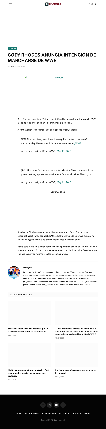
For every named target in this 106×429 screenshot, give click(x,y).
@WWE (77, 143)
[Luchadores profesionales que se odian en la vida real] (76, 355)
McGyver (11, 66)
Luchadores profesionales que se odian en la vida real (75, 371)
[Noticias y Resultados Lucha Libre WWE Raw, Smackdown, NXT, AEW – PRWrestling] (53, 4)
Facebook (64, 413)
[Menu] (10, 4)
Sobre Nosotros (81, 413)
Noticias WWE (32, 413)
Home (18, 413)
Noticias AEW (49, 413)
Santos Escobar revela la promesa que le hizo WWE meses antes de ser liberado (28, 330)
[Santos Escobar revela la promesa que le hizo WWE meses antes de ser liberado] (29, 313)
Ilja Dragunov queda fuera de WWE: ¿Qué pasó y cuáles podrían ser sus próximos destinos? (28, 373)
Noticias (12, 48)
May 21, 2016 (64, 151)
